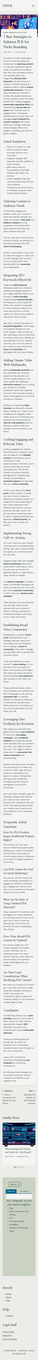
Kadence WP (20, 1353)
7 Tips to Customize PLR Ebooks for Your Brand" (9, 1097)
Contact (9, 1316)
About (8, 1297)
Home (8, 1294)
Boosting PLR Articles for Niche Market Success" (29, 1097)
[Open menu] (33, 6)
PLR (11, 1218)
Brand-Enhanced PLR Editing (14, 32)
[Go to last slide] (6, 1144)
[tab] (14, 1167)
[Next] (32, 1144)
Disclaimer (7, 1335)
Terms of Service (10, 1339)
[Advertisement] (19, 1254)
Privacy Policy (8, 1332)
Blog (11, 1208)
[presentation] (19, 1134)
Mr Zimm (8, 52)
